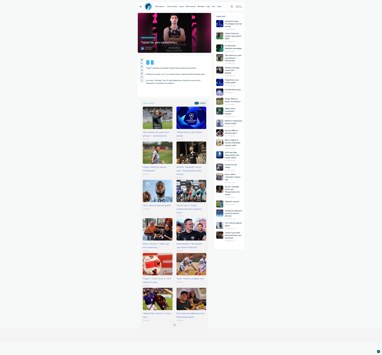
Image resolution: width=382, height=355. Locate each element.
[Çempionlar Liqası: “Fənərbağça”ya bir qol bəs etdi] (219, 23)
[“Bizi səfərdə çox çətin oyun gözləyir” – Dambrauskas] (157, 118)
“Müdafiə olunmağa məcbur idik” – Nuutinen (232, 70)
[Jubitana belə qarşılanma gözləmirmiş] (191, 334)
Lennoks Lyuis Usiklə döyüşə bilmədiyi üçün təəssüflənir (233, 235)
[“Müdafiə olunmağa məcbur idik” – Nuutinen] (219, 70)
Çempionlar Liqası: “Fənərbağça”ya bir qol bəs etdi (233, 23)
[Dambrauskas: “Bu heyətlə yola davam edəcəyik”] (191, 229)
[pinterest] (141, 66)
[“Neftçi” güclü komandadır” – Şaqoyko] (219, 111)
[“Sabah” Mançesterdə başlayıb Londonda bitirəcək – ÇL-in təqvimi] (157, 334)
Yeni (196, 103)
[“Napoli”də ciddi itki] (219, 204)
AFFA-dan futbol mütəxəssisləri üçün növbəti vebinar (232, 155)
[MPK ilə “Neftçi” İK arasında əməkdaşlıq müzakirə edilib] (219, 142)
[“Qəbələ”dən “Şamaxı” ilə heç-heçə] (157, 299)
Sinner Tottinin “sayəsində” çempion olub (232, 177)
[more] (142, 80)
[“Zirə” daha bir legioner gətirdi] (157, 191)
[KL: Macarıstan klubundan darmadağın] (219, 48)
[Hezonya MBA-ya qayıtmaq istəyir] (219, 132)
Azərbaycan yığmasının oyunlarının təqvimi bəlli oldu (233, 213)
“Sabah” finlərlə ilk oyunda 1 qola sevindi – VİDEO (233, 36)
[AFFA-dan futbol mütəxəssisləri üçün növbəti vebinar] (219, 154)
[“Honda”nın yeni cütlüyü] (219, 167)
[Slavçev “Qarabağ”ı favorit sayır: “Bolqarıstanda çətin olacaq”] (191, 153)
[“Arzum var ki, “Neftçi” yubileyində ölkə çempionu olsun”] (191, 191)
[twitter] (141, 63)
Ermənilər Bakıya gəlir (233, 90)
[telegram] (141, 70)
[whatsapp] (141, 76)
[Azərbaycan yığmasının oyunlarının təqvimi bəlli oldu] (219, 213)
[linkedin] (141, 73)
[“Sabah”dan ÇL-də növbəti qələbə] (191, 118)
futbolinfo (148, 47)
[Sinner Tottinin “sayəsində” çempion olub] (219, 176)
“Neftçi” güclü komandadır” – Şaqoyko (230, 111)
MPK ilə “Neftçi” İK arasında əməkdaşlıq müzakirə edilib (232, 142)
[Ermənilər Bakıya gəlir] (219, 92)
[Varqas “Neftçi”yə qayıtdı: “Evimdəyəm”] (157, 153)
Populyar (202, 103)
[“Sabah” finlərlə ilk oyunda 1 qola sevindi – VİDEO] (219, 35)
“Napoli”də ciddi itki (232, 202)
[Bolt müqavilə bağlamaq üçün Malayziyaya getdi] (191, 299)
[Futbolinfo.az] (148, 6)
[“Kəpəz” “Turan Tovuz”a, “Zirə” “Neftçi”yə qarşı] (157, 264)
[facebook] (141, 59)
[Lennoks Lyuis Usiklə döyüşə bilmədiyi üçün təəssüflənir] (219, 235)
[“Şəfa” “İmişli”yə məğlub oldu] (191, 264)
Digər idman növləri (148, 37)
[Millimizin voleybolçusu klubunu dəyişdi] (219, 123)
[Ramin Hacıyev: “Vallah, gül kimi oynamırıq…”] (157, 229)
